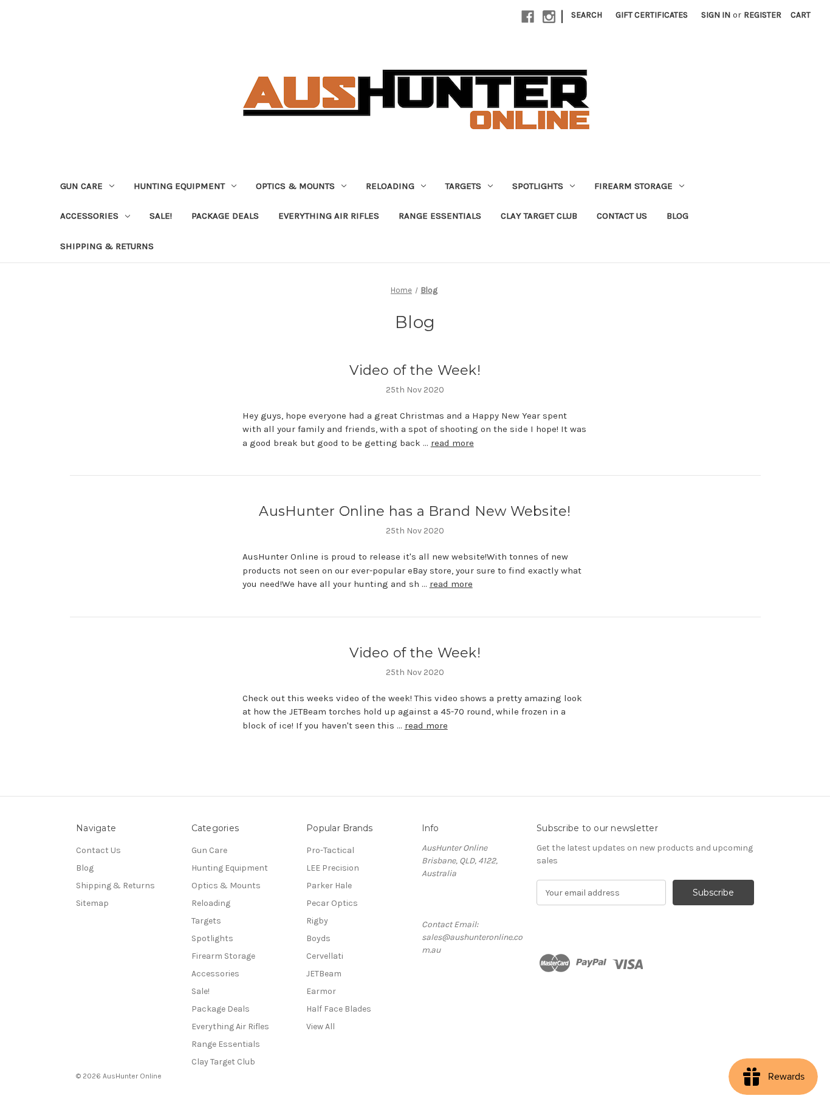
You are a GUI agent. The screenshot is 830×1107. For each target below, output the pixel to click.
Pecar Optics (332, 903)
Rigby (317, 921)
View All (320, 1026)
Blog (677, 215)
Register (762, 15)
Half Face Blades (338, 1009)
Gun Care (81, 185)
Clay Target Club (539, 215)
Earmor (321, 991)
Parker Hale (329, 885)
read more (452, 442)
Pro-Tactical (330, 850)
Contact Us (622, 215)
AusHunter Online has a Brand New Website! (415, 511)
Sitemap (92, 903)
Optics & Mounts (295, 185)
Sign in (715, 15)
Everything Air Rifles (328, 215)
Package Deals (225, 215)
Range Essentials (440, 215)
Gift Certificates (652, 15)
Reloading (390, 185)
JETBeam (323, 973)
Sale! (160, 215)
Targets (463, 185)
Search (586, 15)
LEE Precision (332, 868)
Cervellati (324, 956)
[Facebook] (527, 16)
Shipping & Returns (107, 246)
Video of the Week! (415, 370)
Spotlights (537, 185)
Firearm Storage (633, 185)
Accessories (89, 215)
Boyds (318, 938)
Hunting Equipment (179, 185)
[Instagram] (549, 16)
